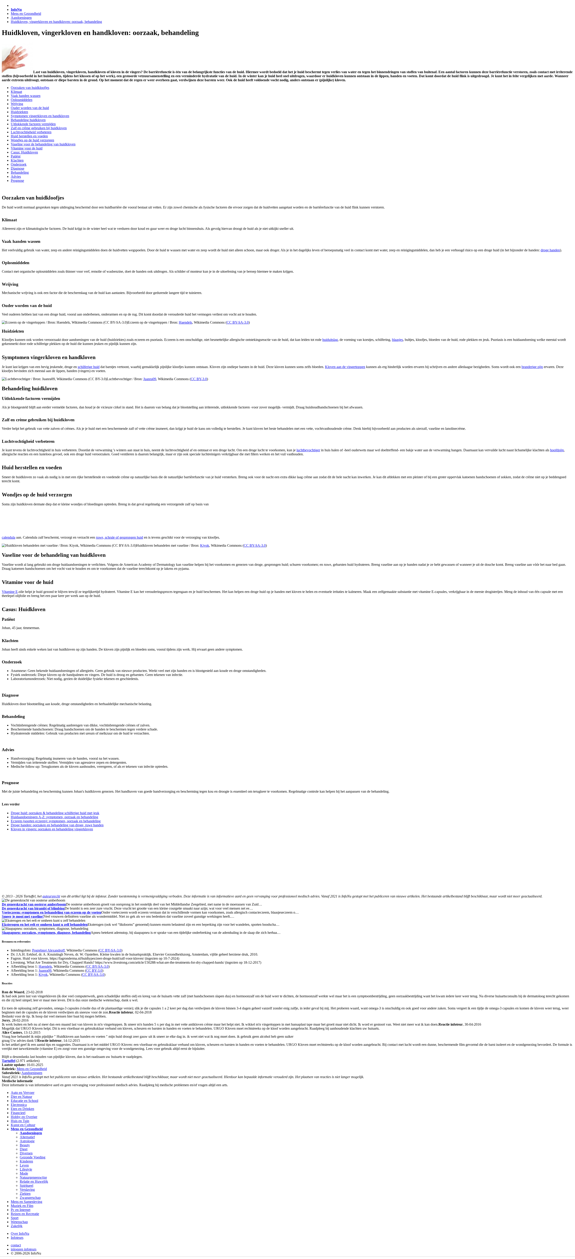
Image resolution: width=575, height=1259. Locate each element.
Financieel (18, 1113)
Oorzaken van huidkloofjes (30, 88)
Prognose (17, 180)
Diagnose (17, 168)
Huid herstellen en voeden (29, 136)
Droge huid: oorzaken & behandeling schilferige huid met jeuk (55, 813)
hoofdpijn (557, 450)
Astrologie (27, 1141)
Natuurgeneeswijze (33, 1177)
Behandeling (20, 172)
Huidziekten (19, 112)
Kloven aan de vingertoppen (345, 367)
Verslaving (27, 1189)
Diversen (26, 1153)
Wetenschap (19, 1222)
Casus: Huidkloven (24, 152)
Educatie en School (24, 1101)
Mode (24, 1173)
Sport (14, 1218)
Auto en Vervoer (22, 1092)
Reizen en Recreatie (25, 1214)
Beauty (25, 1145)
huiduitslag (330, 340)
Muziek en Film (22, 1206)
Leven (24, 1165)
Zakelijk (16, 1226)
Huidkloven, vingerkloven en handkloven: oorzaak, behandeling (56, 22)
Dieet (23, 1149)
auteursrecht (51, 896)
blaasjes (397, 340)
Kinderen (26, 1161)
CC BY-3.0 (199, 379)
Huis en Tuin (20, 1121)
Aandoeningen (21, 18)
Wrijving (17, 104)
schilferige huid (89, 367)
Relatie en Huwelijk (34, 1181)
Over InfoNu (20, 1233)
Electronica (19, 1105)
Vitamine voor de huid (26, 148)
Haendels (185, 322)
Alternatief (27, 1137)
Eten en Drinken (22, 1109)
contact (16, 1245)
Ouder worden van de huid (30, 108)
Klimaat (16, 92)
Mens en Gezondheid (26, 13)
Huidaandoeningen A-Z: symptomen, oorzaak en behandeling (54, 817)
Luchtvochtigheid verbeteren (31, 132)
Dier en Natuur (21, 1097)
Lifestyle (26, 1169)
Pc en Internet (20, 1210)
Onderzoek (19, 164)
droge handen (550, 250)
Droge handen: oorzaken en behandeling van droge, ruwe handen (57, 825)
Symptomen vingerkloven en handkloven (40, 116)
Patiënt (15, 156)
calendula (8, 537)
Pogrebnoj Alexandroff (48, 950)
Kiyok (204, 545)
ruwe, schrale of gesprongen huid (119, 537)
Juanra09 (149, 379)
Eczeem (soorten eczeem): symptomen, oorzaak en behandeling (56, 821)
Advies (16, 176)
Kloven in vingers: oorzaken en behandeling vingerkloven (52, 829)
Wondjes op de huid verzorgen (32, 140)
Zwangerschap (30, 1198)
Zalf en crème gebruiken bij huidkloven (39, 128)
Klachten (17, 160)
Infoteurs (17, 1237)
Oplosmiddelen (21, 100)
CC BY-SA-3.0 (238, 322)
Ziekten (25, 1193)
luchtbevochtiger (308, 450)
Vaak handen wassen (25, 96)
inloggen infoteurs (23, 1249)
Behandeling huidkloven (28, 120)
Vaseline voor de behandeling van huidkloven (43, 144)
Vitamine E (10, 592)
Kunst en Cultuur (23, 1125)
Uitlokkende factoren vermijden (33, 124)
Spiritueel (26, 1185)
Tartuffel (8, 1061)
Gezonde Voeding (32, 1157)
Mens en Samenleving (26, 1202)
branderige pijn (532, 367)
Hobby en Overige (24, 1117)
